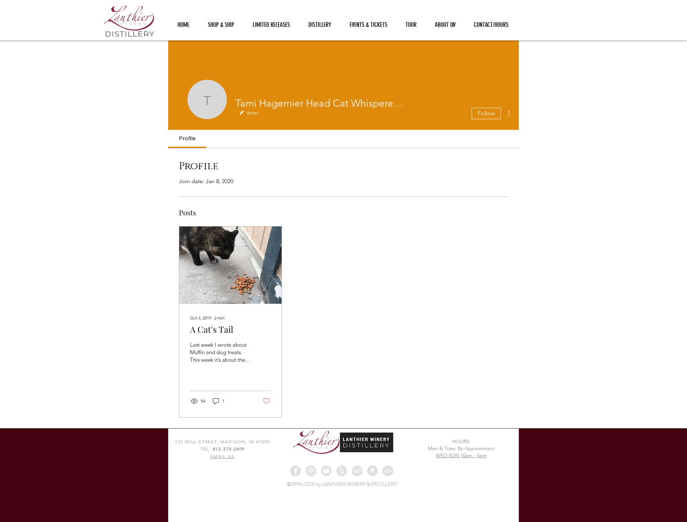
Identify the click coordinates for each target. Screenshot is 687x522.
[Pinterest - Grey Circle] (311, 470)
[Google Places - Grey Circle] (372, 470)
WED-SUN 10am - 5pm (461, 455)
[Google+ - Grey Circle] (388, 470)
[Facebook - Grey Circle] (295, 470)
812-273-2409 (229, 449)
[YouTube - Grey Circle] (326, 470)
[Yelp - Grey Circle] (341, 470)
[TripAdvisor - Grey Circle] (357, 470)
